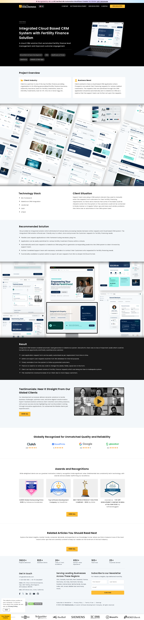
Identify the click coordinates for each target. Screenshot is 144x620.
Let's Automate (102, 1)
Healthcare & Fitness (58, 55)
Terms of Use (89, 602)
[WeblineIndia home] (27, 6)
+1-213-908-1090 (24, 580)
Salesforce (23, 59)
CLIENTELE (104, 6)
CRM (46, 55)
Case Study (22, 22)
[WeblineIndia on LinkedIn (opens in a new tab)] (27, 593)
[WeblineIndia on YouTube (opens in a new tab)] (34, 593)
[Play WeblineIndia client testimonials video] (99, 401)
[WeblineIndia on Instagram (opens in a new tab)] (30, 593)
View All (24, 414)
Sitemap (98, 602)
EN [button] (42, 6)
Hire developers (93, 6)
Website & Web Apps (37, 59)
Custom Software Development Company (88, 605)
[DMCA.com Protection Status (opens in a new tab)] (35, 604)
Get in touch (25, 573)
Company (65, 6)
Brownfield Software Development (31, 55)
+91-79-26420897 (37, 580)
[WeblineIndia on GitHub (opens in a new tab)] (38, 593)
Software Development (78, 6)
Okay (6, 610)
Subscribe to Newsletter (64, 602)
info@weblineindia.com (26, 577)
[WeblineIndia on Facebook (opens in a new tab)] (20, 593)
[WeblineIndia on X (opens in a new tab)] (23, 593)
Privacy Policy (78, 602)
